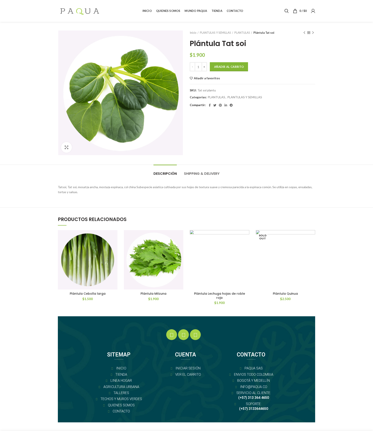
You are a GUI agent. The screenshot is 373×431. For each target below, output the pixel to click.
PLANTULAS (242, 32)
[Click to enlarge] (66, 147)
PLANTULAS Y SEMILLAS (215, 32)
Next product (313, 32)
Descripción (165, 173)
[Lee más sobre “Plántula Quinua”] (312, 247)
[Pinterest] (220, 105)
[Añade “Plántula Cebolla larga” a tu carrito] (114, 247)
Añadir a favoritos (207, 78)
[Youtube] (195, 334)
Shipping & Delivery (202, 173)
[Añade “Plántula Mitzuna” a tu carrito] (180, 247)
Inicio (193, 32)
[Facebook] (209, 105)
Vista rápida (114, 256)
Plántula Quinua (285, 294)
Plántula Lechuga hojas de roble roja (219, 295)
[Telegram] (231, 105)
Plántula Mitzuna (153, 294)
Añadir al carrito (229, 66)
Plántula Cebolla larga (88, 294)
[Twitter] (215, 105)
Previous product (304, 32)
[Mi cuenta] (313, 11)
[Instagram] (183, 334)
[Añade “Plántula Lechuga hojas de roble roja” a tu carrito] (246, 247)
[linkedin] (225, 105)
